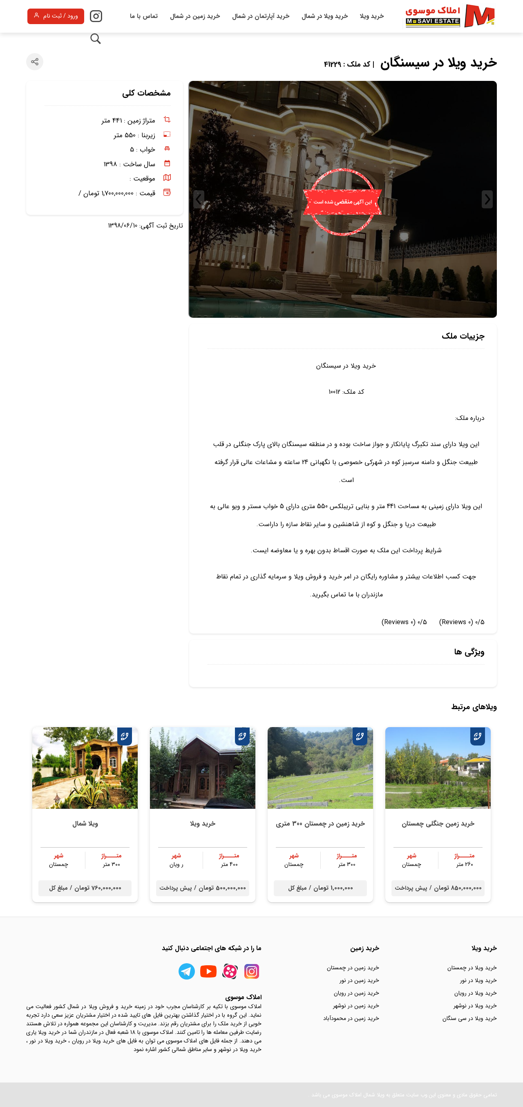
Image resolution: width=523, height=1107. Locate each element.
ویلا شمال (85, 824)
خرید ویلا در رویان (475, 993)
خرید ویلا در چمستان (472, 967)
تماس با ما (144, 16)
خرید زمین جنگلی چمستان (438, 824)
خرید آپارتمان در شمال (260, 16)
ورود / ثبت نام (60, 16)
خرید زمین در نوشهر (356, 1005)
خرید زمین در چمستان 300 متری (320, 824)
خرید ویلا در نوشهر (475, 1005)
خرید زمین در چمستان (353, 967)
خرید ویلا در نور (478, 980)
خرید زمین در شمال (195, 16)
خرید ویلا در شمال (325, 16)
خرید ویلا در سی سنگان (470, 1018)
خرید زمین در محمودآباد (351, 1018)
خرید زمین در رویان (356, 993)
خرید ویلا (372, 16)
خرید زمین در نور (359, 980)
